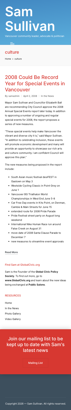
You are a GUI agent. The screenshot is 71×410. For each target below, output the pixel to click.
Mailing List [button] (35, 362)
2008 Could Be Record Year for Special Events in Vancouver (35, 83)
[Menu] (12, 43)
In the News (47, 96)
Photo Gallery (13, 313)
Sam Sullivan (30, 18)
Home (8, 302)
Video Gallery (13, 319)
